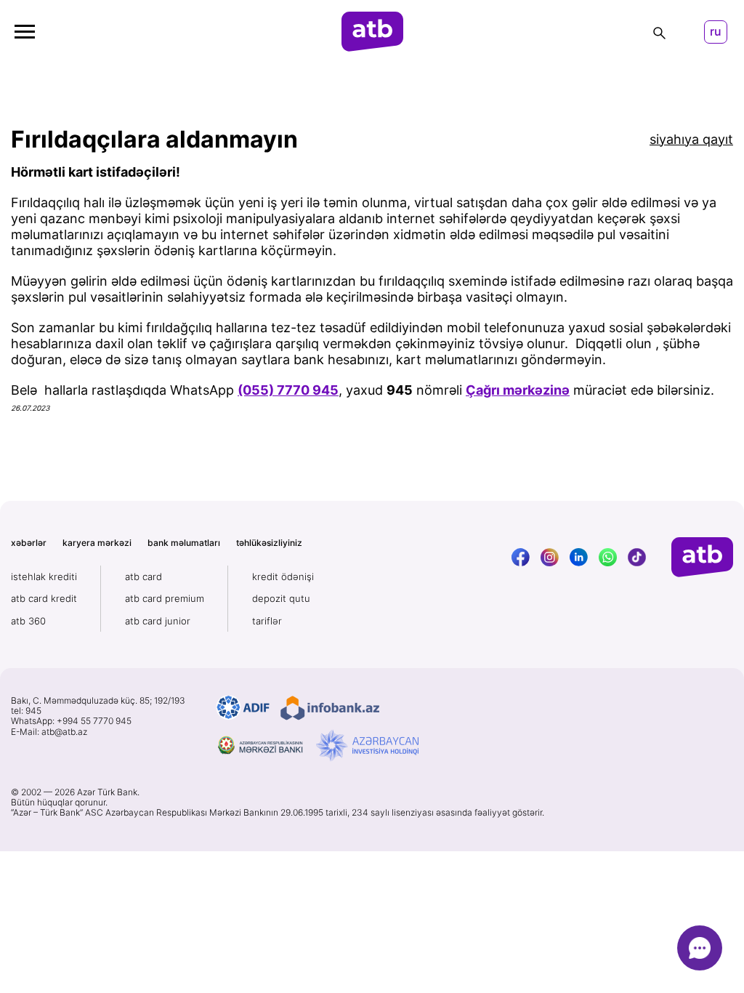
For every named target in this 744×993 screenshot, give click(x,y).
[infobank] (329, 708)
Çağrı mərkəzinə (518, 390)
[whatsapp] (608, 557)
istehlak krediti (44, 576)
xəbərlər (28, 542)
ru (715, 32)
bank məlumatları (183, 542)
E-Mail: (49, 732)
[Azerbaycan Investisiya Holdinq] (367, 746)
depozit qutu (281, 598)
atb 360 (28, 621)
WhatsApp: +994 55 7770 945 (71, 721)
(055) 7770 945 (288, 390)
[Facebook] (521, 557)
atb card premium (164, 598)
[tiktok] (637, 557)
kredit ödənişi (283, 576)
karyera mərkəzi (97, 542)
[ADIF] (243, 708)
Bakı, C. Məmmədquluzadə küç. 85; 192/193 (98, 701)
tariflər (267, 621)
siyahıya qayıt (691, 139)
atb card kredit (44, 598)
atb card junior (157, 621)
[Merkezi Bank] (260, 746)
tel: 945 (26, 711)
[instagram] (550, 557)
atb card (143, 576)
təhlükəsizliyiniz (269, 542)
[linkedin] (579, 557)
